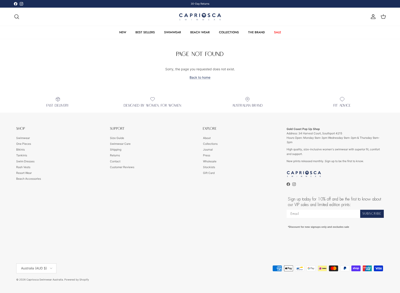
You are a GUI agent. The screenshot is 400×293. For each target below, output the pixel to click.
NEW (122, 32)
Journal (208, 149)
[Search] (16, 16)
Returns (115, 155)
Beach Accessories (28, 178)
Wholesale (209, 161)
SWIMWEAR (172, 32)
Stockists (209, 167)
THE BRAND (256, 32)
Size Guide (117, 138)
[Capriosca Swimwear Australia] (200, 16)
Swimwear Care (120, 143)
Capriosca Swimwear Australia (44, 279)
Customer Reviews (122, 167)
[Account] (372, 16)
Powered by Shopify (76, 279)
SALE (277, 32)
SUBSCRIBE (371, 214)
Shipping (115, 149)
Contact (115, 161)
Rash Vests (23, 167)
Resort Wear (24, 173)
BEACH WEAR (200, 32)
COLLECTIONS (229, 32)
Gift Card (209, 173)
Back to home (200, 77)
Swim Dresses (25, 161)
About (207, 138)
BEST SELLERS (145, 32)
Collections (210, 143)
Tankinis (21, 155)
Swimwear (23, 138)
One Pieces (23, 143)
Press (206, 155)
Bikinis (20, 149)
